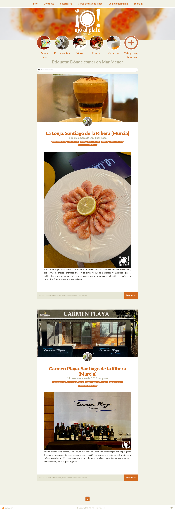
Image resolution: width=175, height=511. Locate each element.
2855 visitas (82, 478)
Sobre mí (138, 3)
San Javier (105, 142)
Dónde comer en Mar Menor (87, 145)
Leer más (131, 295)
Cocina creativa (72, 382)
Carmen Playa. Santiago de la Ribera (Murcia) (87, 371)
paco (104, 137)
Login (171, 508)
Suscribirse (66, 3)
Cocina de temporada (92, 382)
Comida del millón (118, 3)
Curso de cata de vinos (90, 3)
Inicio (35, 3)
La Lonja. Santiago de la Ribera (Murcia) (87, 133)
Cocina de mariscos (93, 142)
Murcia (82, 142)
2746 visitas (82, 295)
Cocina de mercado (59, 382)
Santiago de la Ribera (116, 142)
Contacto (49, 3)
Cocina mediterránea (59, 142)
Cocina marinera (73, 142)
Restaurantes (55, 295)
